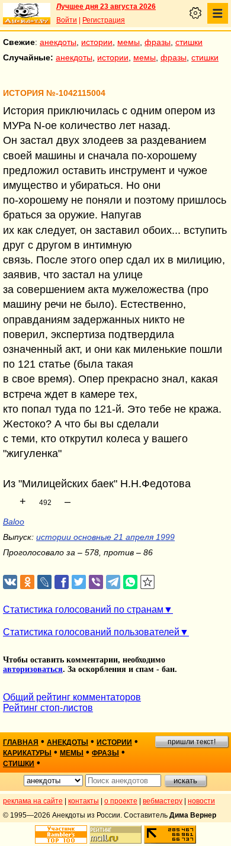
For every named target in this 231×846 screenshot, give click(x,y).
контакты (83, 801)
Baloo (13, 521)
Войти (66, 20)
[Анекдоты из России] (26, 13)
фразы (158, 42)
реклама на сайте (33, 801)
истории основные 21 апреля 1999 (105, 537)
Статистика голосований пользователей (91, 632)
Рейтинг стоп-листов (48, 708)
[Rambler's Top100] (61, 834)
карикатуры (27, 753)
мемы (128, 42)
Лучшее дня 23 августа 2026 (106, 6)
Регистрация (103, 20)
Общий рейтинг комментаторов (72, 697)
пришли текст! (192, 742)
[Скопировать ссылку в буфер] (147, 582)
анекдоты (58, 42)
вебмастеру (162, 801)
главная (20, 742)
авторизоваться (33, 669)
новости (201, 801)
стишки (189, 42)
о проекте (120, 801)
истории (97, 42)
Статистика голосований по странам (83, 609)
